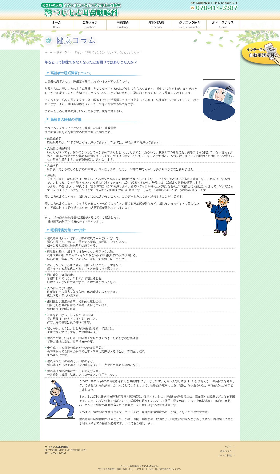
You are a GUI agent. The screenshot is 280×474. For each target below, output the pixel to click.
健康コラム (226, 451)
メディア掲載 (225, 455)
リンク (228, 446)
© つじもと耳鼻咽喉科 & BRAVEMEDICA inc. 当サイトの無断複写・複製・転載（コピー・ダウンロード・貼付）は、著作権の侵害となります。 (140, 467)
